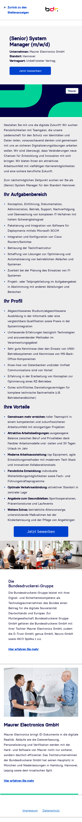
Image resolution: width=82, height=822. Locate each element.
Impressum (30, 810)
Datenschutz (51, 810)
